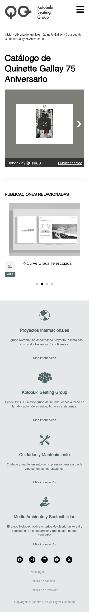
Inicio (8, 34)
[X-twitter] (69, 559)
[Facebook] (57, 559)
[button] (37, 284)
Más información (44, 358)
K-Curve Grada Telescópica (47, 264)
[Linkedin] (44, 559)
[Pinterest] (20, 559)
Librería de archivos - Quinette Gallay (39, 34)
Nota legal (37, 572)
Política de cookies (43, 581)
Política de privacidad (44, 590)
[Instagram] (32, 559)
